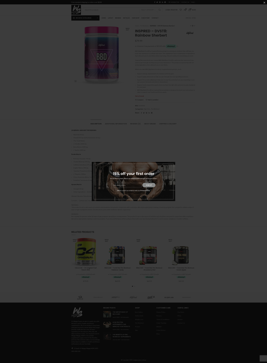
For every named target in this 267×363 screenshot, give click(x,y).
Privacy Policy (145, 190)
